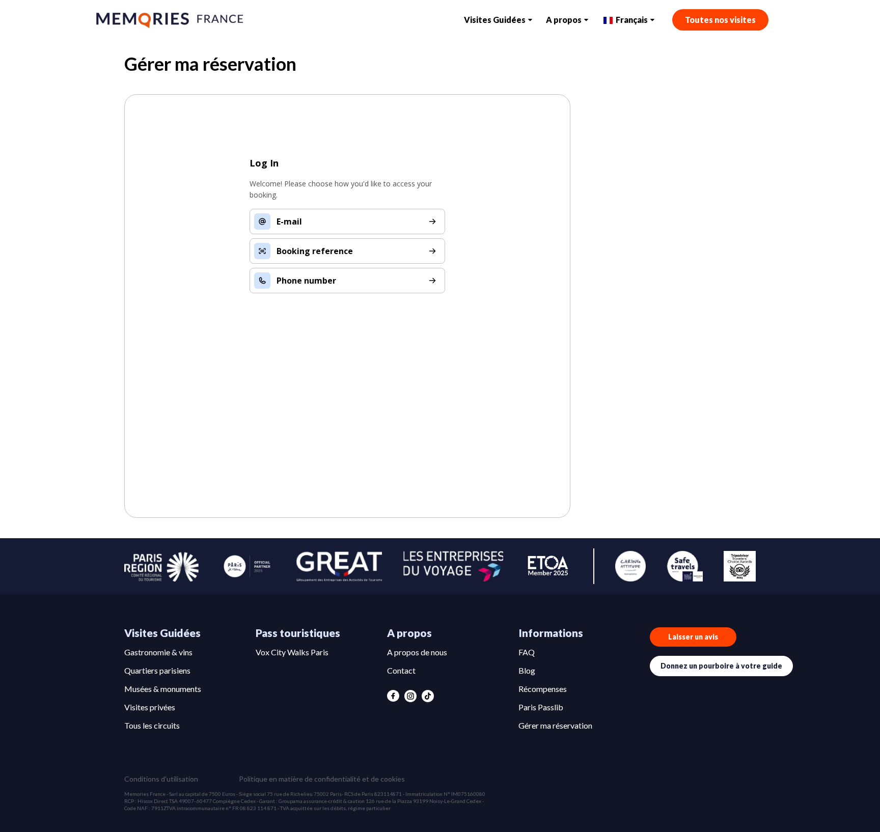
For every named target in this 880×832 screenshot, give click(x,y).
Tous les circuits (152, 725)
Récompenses (542, 689)
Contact (401, 670)
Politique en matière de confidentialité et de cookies (322, 779)
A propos (564, 19)
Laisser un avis (693, 636)
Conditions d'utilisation (161, 779)
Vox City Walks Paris (292, 652)
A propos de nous (417, 652)
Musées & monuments (162, 689)
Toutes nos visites (720, 19)
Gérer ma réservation (555, 725)
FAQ (526, 652)
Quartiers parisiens (157, 670)
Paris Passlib (540, 707)
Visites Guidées (495, 19)
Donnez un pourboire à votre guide (721, 665)
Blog (526, 670)
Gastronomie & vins (158, 652)
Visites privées (149, 707)
